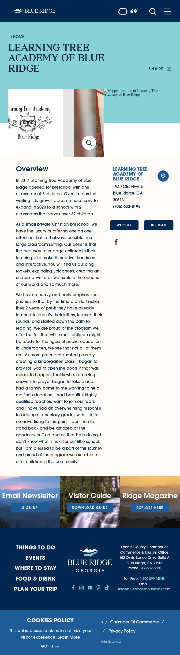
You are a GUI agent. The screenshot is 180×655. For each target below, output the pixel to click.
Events (35, 557)
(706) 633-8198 (126, 206)
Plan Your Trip (35, 588)
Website (124, 225)
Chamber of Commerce (134, 622)
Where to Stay (35, 568)
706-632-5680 (150, 568)
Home (18, 36)
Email (161, 225)
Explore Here (149, 507)
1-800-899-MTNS (152, 578)
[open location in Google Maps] (138, 123)
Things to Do (35, 547)
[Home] (34, 11)
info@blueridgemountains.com (144, 589)
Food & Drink (35, 578)
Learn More (69, 637)
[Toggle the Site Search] (153, 11)
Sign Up (30, 507)
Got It (47, 646)
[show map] (163, 176)
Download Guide (90, 507)
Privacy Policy (122, 631)
